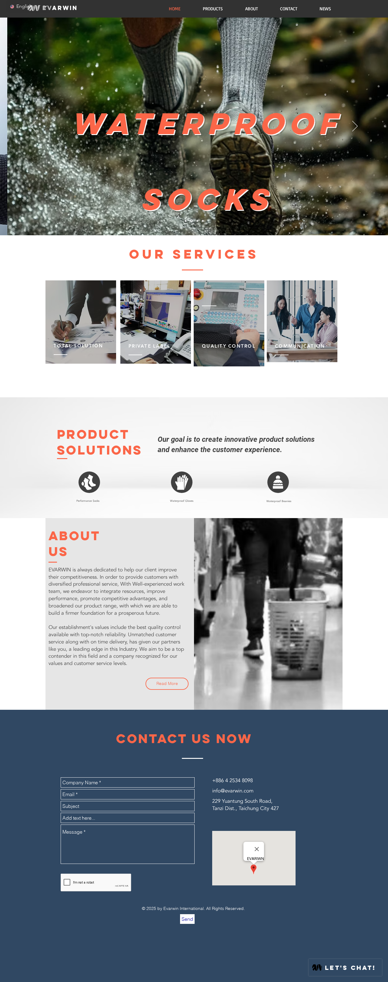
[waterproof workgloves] (197, 221)
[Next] (355, 126)
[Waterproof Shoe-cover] (203, 221)
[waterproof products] (185, 221)
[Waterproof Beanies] (191, 221)
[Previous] (33, 126)
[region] (80, 322)
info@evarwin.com (232, 790)
